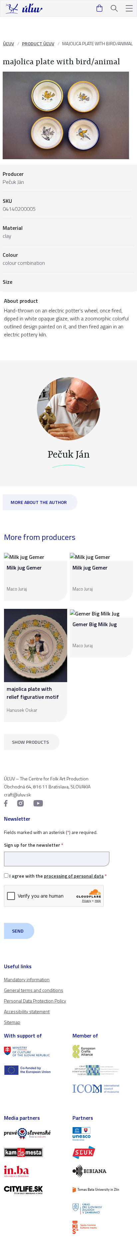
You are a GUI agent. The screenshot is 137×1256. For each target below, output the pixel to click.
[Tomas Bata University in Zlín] (102, 1189)
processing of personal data (74, 875)
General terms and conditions (33, 990)
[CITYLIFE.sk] (34, 1190)
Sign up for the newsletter (33, 844)
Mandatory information (27, 979)
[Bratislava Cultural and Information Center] (102, 1227)
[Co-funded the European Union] (34, 1070)
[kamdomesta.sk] (34, 1152)
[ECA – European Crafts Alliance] (102, 1051)
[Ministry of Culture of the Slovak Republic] (34, 1051)
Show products (30, 741)
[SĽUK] (102, 1152)
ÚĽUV (8, 43)
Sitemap (12, 1022)
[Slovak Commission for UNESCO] (102, 1133)
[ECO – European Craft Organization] (102, 1070)
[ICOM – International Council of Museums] (102, 1088)
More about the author (39, 502)
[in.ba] (34, 1171)
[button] (129, 8)
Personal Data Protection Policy (35, 1000)
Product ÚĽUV (38, 43)
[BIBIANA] (102, 1171)
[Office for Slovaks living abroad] (102, 1208)
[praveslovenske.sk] (34, 1133)
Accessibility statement (27, 1011)
